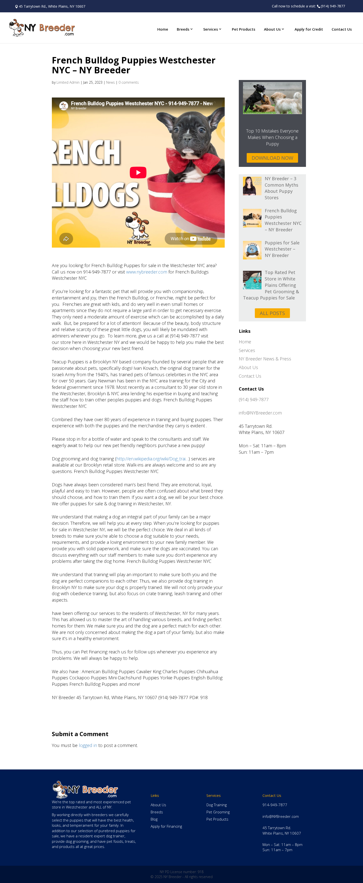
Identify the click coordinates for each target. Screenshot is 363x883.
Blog (154, 819)
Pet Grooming (218, 811)
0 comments (129, 82)
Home (162, 29)
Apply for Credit (309, 29)
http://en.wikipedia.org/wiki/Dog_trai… (152, 459)
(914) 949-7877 (254, 399)
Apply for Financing (166, 826)
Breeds (183, 29)
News (110, 82)
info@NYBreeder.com (260, 413)
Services (210, 29)
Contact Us (342, 29)
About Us (272, 29)
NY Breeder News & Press (265, 359)
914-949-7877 (274, 804)
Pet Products (243, 29)
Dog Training (216, 804)
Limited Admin (68, 82)
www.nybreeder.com (147, 272)
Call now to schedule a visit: (308, 6)
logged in (88, 745)
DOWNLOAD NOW (272, 158)
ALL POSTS (272, 313)
